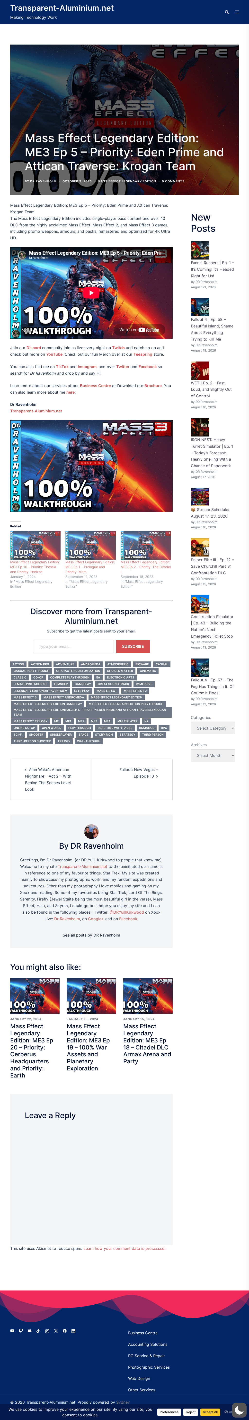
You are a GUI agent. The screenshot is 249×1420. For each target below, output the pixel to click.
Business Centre (143, 1332)
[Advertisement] (124, 92)
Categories (201, 717)
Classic (20, 677)
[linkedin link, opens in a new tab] (73, 1330)
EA (98, 677)
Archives (199, 744)
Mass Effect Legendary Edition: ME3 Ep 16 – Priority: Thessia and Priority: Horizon (35, 567)
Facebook (148, 366)
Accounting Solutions (147, 1344)
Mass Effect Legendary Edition (127, 181)
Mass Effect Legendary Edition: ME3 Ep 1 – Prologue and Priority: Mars (90, 567)
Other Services (141, 1389)
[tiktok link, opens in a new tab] (38, 1330)
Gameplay (83, 684)
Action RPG (40, 664)
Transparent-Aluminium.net (62, 8)
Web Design (139, 1378)
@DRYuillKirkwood (127, 912)
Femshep (61, 684)
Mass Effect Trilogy (30, 721)
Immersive (144, 684)
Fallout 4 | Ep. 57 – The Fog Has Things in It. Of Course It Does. (212, 687)
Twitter (122, 366)
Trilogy (64, 741)
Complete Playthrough (69, 677)
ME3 (94, 721)
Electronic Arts (120, 677)
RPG (164, 728)
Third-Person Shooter (32, 741)
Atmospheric (118, 664)
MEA (107, 721)
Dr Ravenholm (67, 918)
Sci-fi (18, 734)
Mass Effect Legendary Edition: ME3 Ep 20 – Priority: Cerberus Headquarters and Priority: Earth (31, 1051)
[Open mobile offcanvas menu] (237, 12)
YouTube (54, 354)
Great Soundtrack (113, 684)
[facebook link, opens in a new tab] (65, 1330)
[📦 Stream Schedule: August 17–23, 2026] (200, 497)
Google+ (96, 918)
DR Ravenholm (43, 181)
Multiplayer (127, 721)
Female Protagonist (30, 684)
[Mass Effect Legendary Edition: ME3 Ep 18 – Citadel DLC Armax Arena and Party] (148, 995)
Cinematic (148, 671)
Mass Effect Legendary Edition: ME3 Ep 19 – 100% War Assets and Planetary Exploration (88, 1047)
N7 (146, 721)
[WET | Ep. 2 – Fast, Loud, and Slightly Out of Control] (200, 371)
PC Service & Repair (146, 1355)
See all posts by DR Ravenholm (91, 935)
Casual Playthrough (31, 671)
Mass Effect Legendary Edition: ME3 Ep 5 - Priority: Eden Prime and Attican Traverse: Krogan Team (90, 712)
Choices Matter (120, 671)
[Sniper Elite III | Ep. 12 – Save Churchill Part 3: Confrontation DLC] (200, 547)
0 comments (173, 181)
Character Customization (78, 671)
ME (56, 721)
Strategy (127, 734)
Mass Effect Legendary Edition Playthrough (126, 704)
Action (18, 664)
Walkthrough (88, 741)
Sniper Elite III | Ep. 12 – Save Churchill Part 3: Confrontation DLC (212, 566)
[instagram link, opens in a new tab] (47, 1330)
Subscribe (133, 646)
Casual (162, 664)
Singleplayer (61, 734)
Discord (34, 347)
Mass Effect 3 (25, 697)
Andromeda (90, 664)
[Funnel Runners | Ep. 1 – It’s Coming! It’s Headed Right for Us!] (200, 250)
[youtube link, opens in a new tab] (12, 1330)
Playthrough (79, 728)
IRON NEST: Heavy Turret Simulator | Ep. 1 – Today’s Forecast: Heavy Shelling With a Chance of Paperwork (212, 452)
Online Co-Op (24, 728)
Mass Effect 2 (135, 691)
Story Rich (104, 734)
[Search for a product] (227, 12)
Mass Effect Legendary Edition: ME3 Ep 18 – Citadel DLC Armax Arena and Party (147, 1044)
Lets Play (82, 691)
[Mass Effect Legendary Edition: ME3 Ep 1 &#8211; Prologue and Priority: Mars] (90, 545)
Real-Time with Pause (115, 728)
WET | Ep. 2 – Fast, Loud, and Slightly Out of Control (211, 390)
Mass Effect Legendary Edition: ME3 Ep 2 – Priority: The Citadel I (146, 567)
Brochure (153, 385)
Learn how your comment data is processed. (124, 1248)
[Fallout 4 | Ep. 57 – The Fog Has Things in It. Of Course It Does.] (200, 668)
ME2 (81, 721)
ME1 (68, 721)
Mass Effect (107, 691)
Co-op (38, 677)
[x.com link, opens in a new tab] (56, 1330)
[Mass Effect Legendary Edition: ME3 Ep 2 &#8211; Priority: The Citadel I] (146, 545)
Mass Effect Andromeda (64, 697)
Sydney (123, 1402)
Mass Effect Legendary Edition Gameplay (48, 704)
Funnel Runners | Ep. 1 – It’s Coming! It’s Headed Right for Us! (212, 269)
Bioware (142, 664)
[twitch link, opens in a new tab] (21, 1330)
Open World (52, 728)
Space (83, 734)
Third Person (153, 734)
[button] (239, 1410)
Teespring (142, 354)
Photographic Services (149, 1367)
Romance (146, 728)
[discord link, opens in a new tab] (30, 1330)
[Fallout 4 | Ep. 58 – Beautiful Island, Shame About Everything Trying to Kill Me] (200, 307)
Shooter (36, 734)
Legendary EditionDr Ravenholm (40, 691)
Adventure (65, 664)
